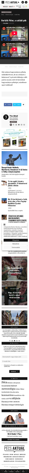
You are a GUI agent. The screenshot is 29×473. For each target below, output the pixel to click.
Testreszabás (16, 247)
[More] (23, 104)
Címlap (2, 14)
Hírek (9, 188)
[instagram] (16, 125)
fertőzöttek (6, 392)
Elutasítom (15, 244)
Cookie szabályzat (22, 236)
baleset (14, 386)
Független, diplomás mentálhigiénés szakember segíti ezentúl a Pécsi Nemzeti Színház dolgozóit (18, 220)
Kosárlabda (6, 386)
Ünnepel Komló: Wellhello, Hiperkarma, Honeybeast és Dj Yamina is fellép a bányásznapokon (14, 169)
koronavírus (8, 395)
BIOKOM (16, 402)
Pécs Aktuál (14, 116)
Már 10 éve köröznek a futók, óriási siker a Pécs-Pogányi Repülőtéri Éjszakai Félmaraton (17, 202)
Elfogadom (15, 240)
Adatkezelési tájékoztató (10, 236)
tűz (23, 395)
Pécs (4, 382)
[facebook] (13, 125)
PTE (10, 399)
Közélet (6, 7)
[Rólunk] (14, 317)
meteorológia (8, 389)
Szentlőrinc (18, 395)
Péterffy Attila (14, 392)
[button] (4, 224)
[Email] (11, 125)
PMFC (11, 402)
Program (4, 164)
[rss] (24, 125)
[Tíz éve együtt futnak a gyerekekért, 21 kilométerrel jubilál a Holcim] (4, 182)
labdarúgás (19, 405)
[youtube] (19, 125)
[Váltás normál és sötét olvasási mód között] (19, 2)
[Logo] (11, 2)
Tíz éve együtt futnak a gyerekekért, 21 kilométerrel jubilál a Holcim (17, 183)
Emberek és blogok (6, 12)
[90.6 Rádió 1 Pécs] (14, 423)
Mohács (10, 383)
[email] (21, 125)
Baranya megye (8, 405)
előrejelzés (16, 383)
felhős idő (5, 399)
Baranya (5, 402)
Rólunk (14, 327)
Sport (9, 208)
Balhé (11, 7)
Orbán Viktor (20, 389)
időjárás (16, 398)
